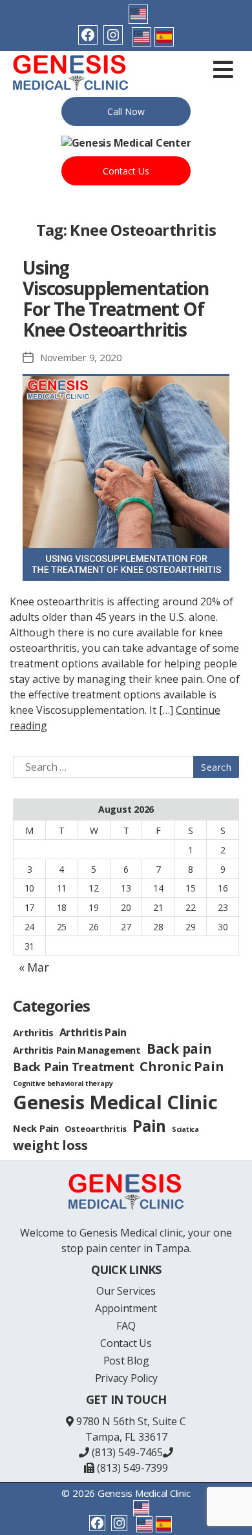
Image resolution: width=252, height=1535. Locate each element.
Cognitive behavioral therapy (62, 1083)
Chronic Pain (182, 1066)
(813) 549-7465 (126, 1452)
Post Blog (126, 1360)
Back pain (179, 1048)
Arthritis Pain (93, 1032)
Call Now (126, 111)
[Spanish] (164, 37)
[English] (138, 14)
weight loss (50, 1145)
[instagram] (113, 35)
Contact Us (126, 171)
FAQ (125, 1326)
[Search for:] (123, 767)
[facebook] (88, 35)
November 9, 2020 (81, 357)
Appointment (126, 1308)
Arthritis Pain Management (77, 1049)
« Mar (34, 967)
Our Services (125, 1291)
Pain (149, 1125)
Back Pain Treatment (73, 1066)
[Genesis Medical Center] (126, 143)
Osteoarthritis (96, 1128)
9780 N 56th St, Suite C (131, 1421)
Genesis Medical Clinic (115, 1102)
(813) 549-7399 (131, 1468)
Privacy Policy (126, 1378)
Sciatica (185, 1129)
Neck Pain (36, 1128)
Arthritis (33, 1032)
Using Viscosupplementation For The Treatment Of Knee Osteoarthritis (116, 298)
